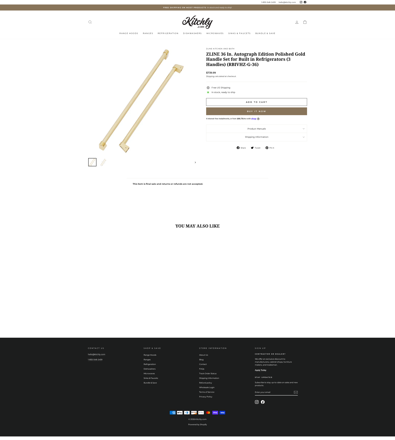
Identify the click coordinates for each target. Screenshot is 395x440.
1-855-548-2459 (268, 2)
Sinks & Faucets (239, 33)
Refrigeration (168, 33)
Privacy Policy (205, 396)
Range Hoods (128, 33)
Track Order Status (207, 373)
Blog (201, 359)
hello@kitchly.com (287, 2)
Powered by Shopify (197, 424)
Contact (203, 364)
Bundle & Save (265, 33)
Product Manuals (256, 128)
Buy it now (256, 111)
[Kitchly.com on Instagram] (257, 402)
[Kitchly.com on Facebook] (263, 402)
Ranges (148, 33)
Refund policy (205, 383)
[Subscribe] (296, 392)
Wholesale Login (206, 387)
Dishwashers (192, 33)
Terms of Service (206, 392)
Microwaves (215, 33)
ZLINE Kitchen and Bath (220, 49)
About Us (203, 355)
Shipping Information (256, 137)
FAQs (201, 369)
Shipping (210, 76)
